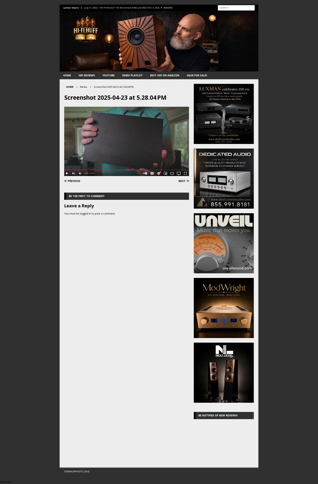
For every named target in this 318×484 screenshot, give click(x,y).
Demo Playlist (132, 75)
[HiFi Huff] (159, 69)
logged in (85, 213)
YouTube (109, 75)
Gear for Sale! (197, 75)
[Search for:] (236, 7)
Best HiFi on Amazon (164, 75)
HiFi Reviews (87, 75)
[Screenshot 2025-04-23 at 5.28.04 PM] (126, 174)
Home (67, 75)
